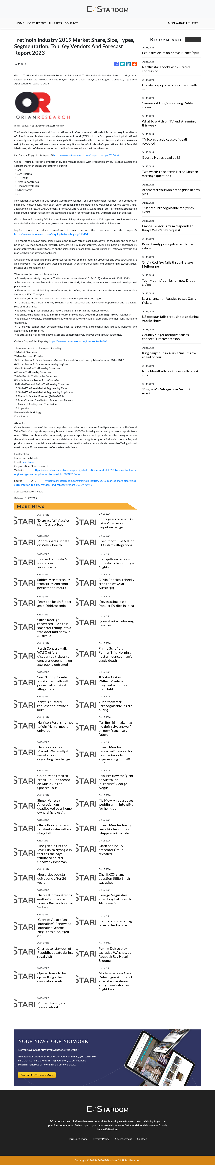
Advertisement (123, 1138)
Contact (142, 1138)
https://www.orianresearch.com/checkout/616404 (78, 341)
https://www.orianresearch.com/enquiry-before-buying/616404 (51, 234)
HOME (20, 23)
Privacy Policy (101, 1138)
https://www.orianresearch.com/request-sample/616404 (86, 154)
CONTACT (71, 23)
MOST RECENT (36, 23)
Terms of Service (78, 1138)
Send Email (28, 461)
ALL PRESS (55, 23)
